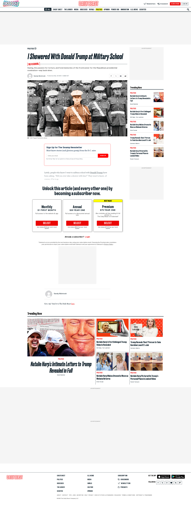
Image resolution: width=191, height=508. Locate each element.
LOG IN (184, 4)
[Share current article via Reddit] (125, 76)
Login (87, 237)
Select (47, 223)
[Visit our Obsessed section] (18, 3)
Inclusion (117, 495)
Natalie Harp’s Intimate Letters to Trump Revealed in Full (61, 367)
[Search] (188, 9)
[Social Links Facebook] (158, 483)
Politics (99, 9)
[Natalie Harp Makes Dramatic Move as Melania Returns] (159, 130)
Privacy (91, 495)
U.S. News (134, 9)
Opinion (107, 9)
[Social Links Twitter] (162, 483)
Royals (91, 9)
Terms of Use (69, 159)
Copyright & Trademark (144, 495)
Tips (70, 495)
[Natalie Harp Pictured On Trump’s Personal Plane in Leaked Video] (159, 156)
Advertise (80, 495)
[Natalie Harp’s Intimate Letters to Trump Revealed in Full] (159, 101)
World (89, 483)
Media (76, 9)
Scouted (142, 9)
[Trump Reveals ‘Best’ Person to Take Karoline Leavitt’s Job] (159, 143)
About (59, 495)
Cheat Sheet (57, 9)
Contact (65, 495)
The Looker (68, 9)
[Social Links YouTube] (171, 483)
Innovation (125, 9)
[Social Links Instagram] (167, 483)
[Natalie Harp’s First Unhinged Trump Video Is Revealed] (159, 117)
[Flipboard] (180, 483)
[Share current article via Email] (121, 76)
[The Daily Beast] (88, 3)
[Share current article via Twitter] (116, 76)
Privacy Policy (79, 159)
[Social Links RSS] (176, 483)
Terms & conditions (128, 495)
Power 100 (115, 9)
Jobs (74, 495)
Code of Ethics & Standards (104, 495)
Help (86, 495)
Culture (90, 487)
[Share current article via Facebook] (111, 76)
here (72, 304)
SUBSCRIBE (175, 4)
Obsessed (83, 9)
